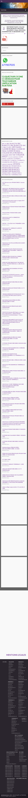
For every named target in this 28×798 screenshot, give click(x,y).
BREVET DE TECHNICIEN (19, 748)
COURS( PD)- (6, 160)
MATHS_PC (10, 684)
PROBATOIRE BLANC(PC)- (11, 169)
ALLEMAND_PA (21, 678)
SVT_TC (19, 714)
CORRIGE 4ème (10, 788)
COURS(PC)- (17, 158)
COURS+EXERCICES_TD (15, 733)
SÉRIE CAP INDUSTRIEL (19, 745)
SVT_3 (10, 675)
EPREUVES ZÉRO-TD (9, 776)
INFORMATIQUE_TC (22, 707)
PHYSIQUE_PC (10, 694)
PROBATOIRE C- (7, 173)
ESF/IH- (15, 162)
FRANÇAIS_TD (14, 721)
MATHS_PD (20, 683)
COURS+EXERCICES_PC (12, 697)
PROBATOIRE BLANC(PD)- (11, 171)
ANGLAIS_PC (10, 686)
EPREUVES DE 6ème (10, 782)
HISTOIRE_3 (11, 672)
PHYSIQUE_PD (21, 693)
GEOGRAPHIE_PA (21, 670)
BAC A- (4, 143)
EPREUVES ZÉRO (9, 766)
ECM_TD (13, 727)
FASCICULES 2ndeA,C (23, 759)
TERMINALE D (14, 718)
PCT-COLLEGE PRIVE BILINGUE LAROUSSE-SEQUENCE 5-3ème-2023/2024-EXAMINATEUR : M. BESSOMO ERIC (14, 16)
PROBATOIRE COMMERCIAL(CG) (21, 741)
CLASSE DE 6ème (13, 151)
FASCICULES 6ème (10, 784)
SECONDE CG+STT (22, 756)
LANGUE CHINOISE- (7, 164)
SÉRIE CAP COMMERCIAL (19, 747)
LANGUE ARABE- (21, 162)
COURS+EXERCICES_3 (13, 679)
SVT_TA (9, 714)
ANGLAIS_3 (11, 666)
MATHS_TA (10, 701)
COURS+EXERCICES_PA (22, 679)
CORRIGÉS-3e (24, 767)
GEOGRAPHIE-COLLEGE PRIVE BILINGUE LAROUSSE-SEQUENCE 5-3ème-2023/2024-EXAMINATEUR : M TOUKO (14, 21)
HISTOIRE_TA (10, 710)
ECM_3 (10, 667)
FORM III (8, 759)
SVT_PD (19, 694)
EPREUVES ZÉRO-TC (9, 774)
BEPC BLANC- (17, 147)
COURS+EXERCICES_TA (12, 716)
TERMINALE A (11, 700)
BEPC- (10, 147)
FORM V (7, 762)
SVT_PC (9, 696)
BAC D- (6, 147)
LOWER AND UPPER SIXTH (11, 763)
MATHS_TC (20, 701)
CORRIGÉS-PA (24, 768)
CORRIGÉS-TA (24, 773)
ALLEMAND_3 (11, 676)
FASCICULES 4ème (10, 787)
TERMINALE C (21, 700)
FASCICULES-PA (17, 768)
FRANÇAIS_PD (20, 684)
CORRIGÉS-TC (24, 774)
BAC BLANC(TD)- (17, 145)
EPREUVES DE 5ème (10, 781)
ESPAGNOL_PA (21, 676)
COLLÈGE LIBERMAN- (13, 157)
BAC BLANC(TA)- (12, 143)
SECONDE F (21, 757)
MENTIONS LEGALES (13, 655)
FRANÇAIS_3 (11, 664)
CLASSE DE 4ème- (9, 149)
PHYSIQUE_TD (14, 730)
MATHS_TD (13, 719)
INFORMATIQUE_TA (12, 705)
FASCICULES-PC (17, 770)
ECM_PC (9, 690)
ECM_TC (19, 708)
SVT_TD (12, 731)
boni (4, 33)
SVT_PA (19, 675)
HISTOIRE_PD (20, 692)
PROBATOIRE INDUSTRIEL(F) (20, 739)
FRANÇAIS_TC (20, 702)
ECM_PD (19, 689)
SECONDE (21, 752)
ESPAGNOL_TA (11, 713)
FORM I (7, 756)
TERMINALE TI (24, 721)
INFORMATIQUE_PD (22, 696)
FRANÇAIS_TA (10, 702)
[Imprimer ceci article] (24, 33)
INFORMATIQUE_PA (22, 667)
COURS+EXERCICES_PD (22, 697)
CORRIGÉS (24, 766)
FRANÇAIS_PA (20, 664)
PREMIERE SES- (6, 166)
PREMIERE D (21, 681)
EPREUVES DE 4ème (10, 779)
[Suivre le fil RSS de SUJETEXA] (1, 1)
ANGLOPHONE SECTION (12, 752)
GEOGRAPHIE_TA (11, 707)
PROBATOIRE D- (17, 173)
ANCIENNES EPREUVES (21, 778)
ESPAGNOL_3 (11, 678)
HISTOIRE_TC (20, 711)
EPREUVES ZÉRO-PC (9, 770)
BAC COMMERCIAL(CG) (19, 738)
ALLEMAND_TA (11, 711)
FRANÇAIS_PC (10, 683)
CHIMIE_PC (10, 689)
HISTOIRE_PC (10, 693)
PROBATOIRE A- (16, 166)
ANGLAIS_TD (13, 722)
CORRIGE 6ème (10, 791)
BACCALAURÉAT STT (19, 742)
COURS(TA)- (13, 160)
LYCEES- (16, 164)
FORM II (7, 757)
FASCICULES (17, 766)
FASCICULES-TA (17, 773)
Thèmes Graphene (12, 796)
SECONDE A (21, 753)
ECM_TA (9, 708)
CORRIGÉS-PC (24, 770)
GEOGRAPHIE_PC (11, 692)
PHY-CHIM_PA (21, 673)
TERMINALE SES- (16, 174)
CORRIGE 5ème (10, 790)
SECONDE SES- (6, 174)
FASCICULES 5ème (10, 785)
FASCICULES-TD (17, 776)
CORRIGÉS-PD (24, 771)
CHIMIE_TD (13, 725)
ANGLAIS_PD (20, 686)
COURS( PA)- (10, 158)
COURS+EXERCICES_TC (22, 716)
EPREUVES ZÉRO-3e (9, 767)
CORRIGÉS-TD (24, 776)
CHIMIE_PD (20, 687)
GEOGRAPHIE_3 (12, 670)
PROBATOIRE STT (18, 744)
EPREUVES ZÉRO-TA (9, 773)
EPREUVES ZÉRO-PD (9, 771)
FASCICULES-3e (17, 767)
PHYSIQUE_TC (21, 713)
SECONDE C (21, 754)
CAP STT (16, 750)
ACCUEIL (5, 661)
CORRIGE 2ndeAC (22, 760)
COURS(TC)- (21, 160)
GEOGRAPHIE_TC (21, 710)
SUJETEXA (3, 10)
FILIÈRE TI (24, 718)
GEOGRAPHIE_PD (21, 690)
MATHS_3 (13, 33)
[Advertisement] (14, 123)
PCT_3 (10, 673)
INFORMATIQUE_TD (15, 724)
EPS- (11, 162)
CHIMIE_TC (20, 705)
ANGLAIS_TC (20, 704)
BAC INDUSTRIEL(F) (18, 736)
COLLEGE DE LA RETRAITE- (12, 153)
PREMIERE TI (24, 719)
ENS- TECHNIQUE (19, 735)
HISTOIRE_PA (20, 672)
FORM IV (8, 760)
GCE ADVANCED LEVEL (10, 754)
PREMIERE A (21, 661)
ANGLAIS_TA (10, 704)
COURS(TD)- (6, 162)
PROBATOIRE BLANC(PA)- (11, 168)
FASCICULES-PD (17, 771)
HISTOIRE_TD (13, 728)
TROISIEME (11, 661)
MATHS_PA (20, 663)
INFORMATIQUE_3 (12, 669)
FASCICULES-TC (17, 774)
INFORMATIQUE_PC (11, 687)
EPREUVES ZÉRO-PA (9, 768)
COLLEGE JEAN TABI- (9, 155)
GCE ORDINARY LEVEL (10, 753)
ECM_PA (19, 669)
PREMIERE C (11, 681)
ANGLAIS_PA (20, 666)
